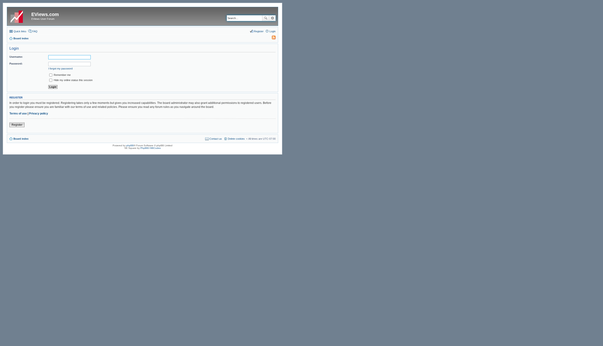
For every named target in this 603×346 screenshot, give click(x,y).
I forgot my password (60, 68)
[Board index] (19, 15)
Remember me (62, 74)
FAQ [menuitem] (34, 31)
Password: (16, 63)
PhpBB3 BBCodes (150, 148)
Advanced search (272, 18)
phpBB (130, 145)
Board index (21, 138)
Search (265, 18)
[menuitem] (272, 38)
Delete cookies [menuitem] (236, 138)
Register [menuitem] (259, 31)
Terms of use (18, 113)
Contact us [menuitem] (215, 138)
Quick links (20, 31)
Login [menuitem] (272, 31)
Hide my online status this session (73, 80)
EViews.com (45, 14)
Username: (16, 56)
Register (17, 124)
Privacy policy (38, 113)
